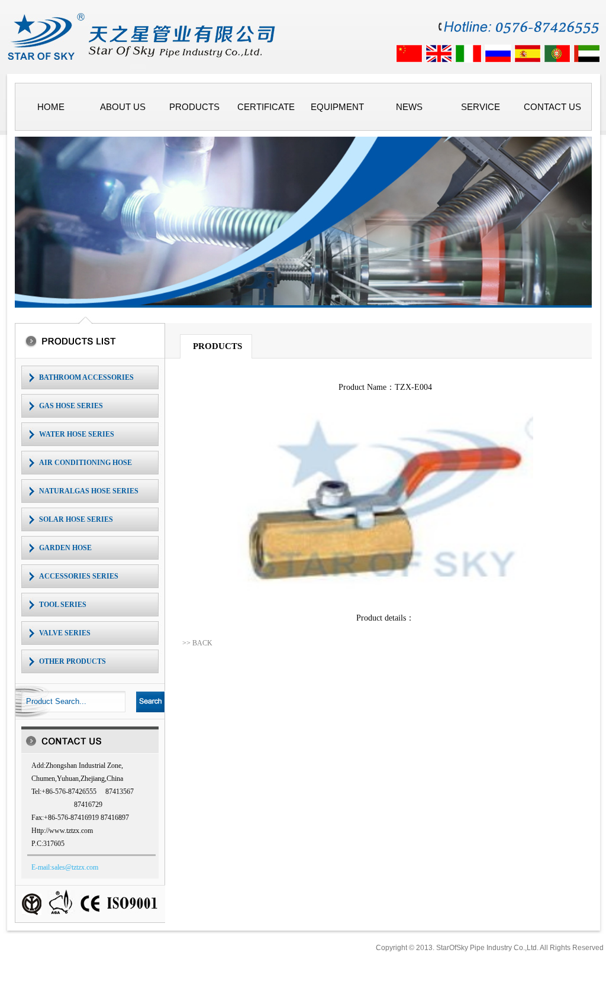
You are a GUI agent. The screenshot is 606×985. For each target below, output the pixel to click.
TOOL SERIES (62, 604)
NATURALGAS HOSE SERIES (88, 491)
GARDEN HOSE (65, 548)
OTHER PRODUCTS (72, 661)
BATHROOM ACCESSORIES (86, 377)
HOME (51, 107)
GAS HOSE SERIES (71, 406)
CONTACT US (552, 107)
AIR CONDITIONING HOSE (85, 462)
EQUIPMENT (337, 107)
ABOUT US (123, 107)
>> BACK (197, 643)
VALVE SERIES (65, 633)
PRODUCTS (194, 107)
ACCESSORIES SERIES (78, 576)
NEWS (409, 107)
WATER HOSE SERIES (76, 434)
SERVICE (480, 107)
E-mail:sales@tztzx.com (64, 867)
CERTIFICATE (266, 107)
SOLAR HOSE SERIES (76, 519)
